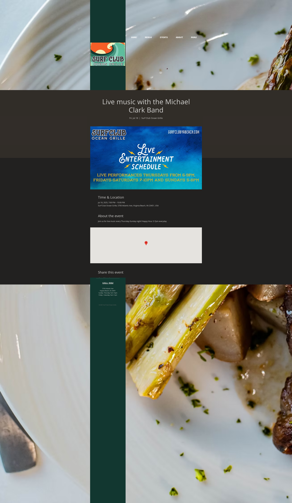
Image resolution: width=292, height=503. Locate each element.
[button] (148, 37)
